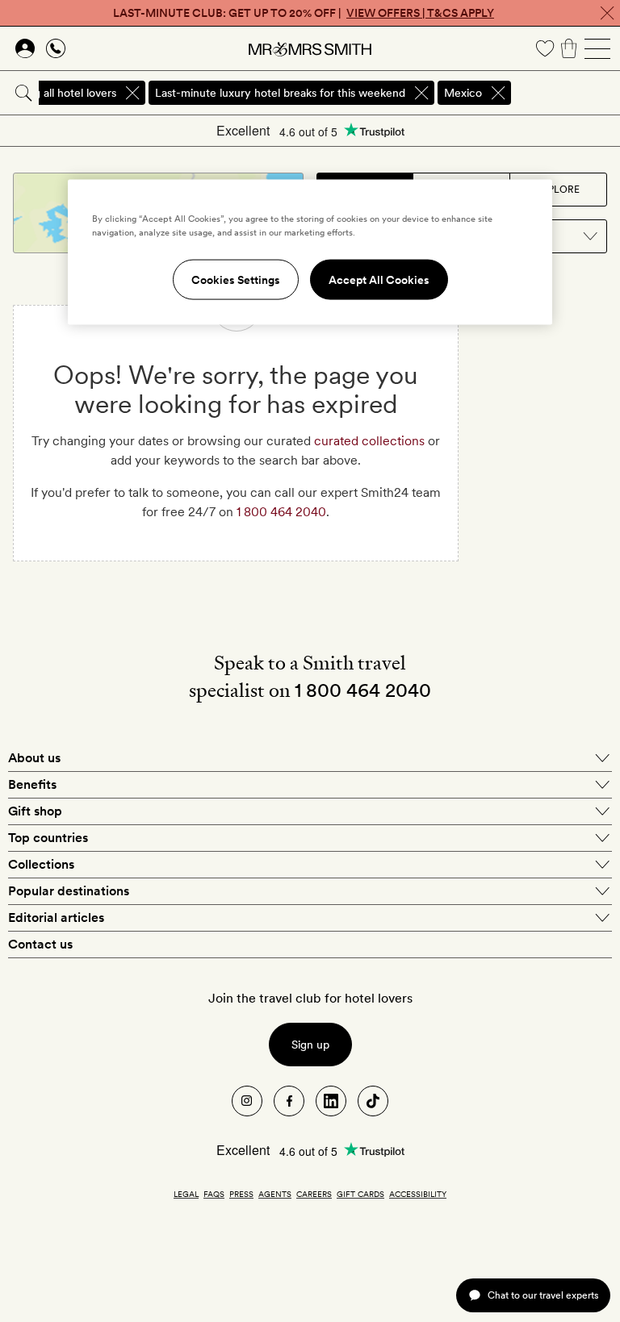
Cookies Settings (235, 279)
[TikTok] (373, 1101)
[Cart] (569, 48)
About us (34, 757)
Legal (186, 1194)
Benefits (32, 784)
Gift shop (35, 811)
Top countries (48, 837)
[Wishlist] (545, 48)
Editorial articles (56, 917)
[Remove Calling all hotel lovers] (132, 92)
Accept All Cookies (379, 279)
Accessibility (417, 1194)
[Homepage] (310, 48)
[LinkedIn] (331, 1101)
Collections (41, 864)
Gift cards (360, 1194)
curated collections (369, 440)
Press (241, 1194)
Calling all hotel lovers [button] (61, 92)
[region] (310, 251)
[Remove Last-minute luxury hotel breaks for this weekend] (421, 92)
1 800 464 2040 (281, 511)
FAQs (213, 1194)
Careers (314, 1194)
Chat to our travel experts (543, 1295)
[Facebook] (289, 1101)
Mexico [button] (463, 92)
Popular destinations (68, 891)
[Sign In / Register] (25, 48)
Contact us (40, 944)
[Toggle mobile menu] (597, 48)
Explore (558, 189)
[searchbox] (566, 93)
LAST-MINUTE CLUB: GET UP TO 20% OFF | (303, 12)
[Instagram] (247, 1101)
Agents (274, 1194)
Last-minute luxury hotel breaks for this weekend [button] (280, 92)
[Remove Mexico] (498, 92)
